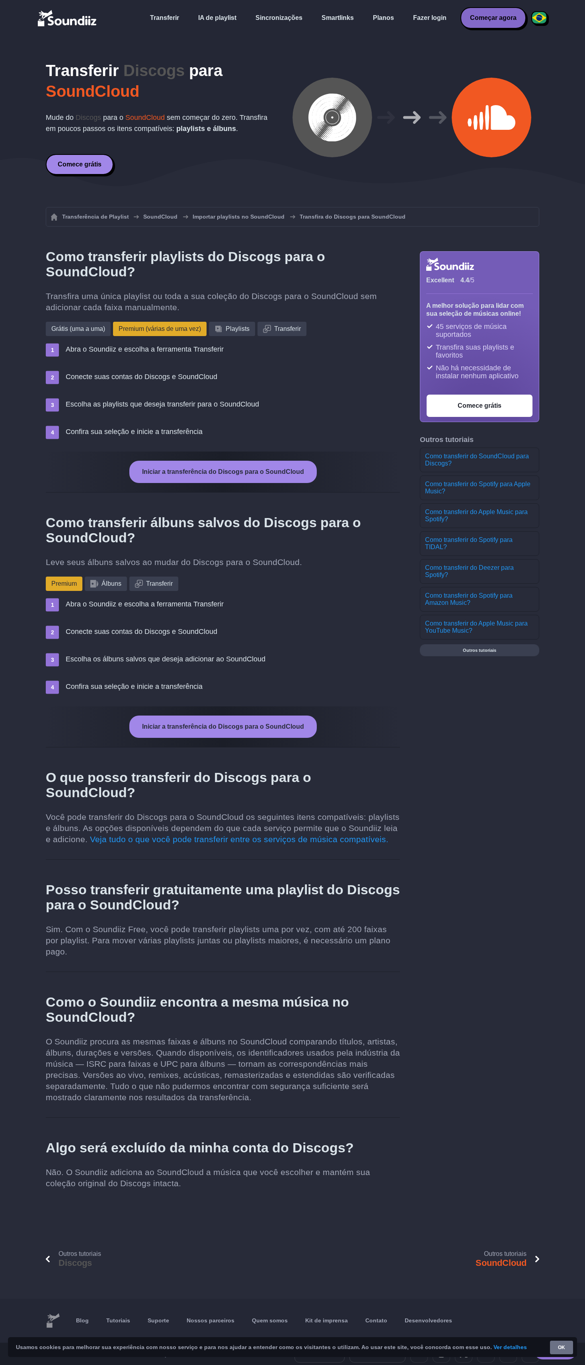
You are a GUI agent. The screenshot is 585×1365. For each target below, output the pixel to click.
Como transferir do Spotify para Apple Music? (477, 488)
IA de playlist (217, 17)
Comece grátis (79, 164)
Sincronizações (278, 17)
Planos (383, 17)
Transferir (164, 17)
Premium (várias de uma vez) (160, 328)
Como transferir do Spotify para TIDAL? (469, 543)
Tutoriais (118, 1320)
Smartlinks (338, 17)
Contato (376, 1320)
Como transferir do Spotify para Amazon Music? (469, 599)
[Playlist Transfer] (68, 18)
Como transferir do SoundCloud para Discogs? (477, 460)
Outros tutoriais (479, 650)
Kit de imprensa (326, 1320)
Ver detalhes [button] (510, 1347)
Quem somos (270, 1320)
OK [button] (561, 1347)
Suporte (158, 1320)
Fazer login (430, 17)
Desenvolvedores (428, 1320)
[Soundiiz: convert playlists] (53, 1321)
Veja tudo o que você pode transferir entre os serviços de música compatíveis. (239, 839)
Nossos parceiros (210, 1320)
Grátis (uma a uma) (78, 328)
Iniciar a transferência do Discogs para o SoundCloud (223, 471)
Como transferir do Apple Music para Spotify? (476, 515)
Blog (82, 1320)
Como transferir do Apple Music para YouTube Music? (476, 627)
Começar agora (493, 17)
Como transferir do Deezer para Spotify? (469, 571)
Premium (64, 583)
